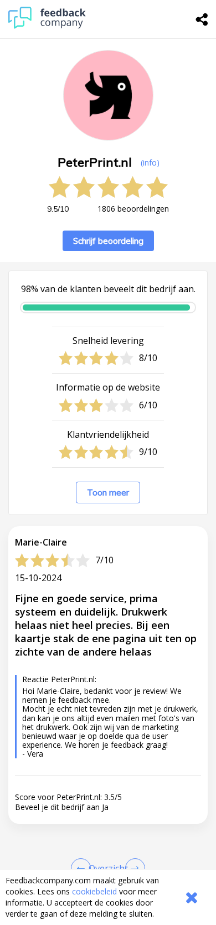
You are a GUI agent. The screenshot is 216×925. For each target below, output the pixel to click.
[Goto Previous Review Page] (83, 868)
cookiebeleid (94, 891)
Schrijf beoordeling (108, 241)
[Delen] (202, 19)
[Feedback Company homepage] (47, 26)
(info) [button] (150, 162)
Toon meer (108, 492)
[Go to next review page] (133, 868)
